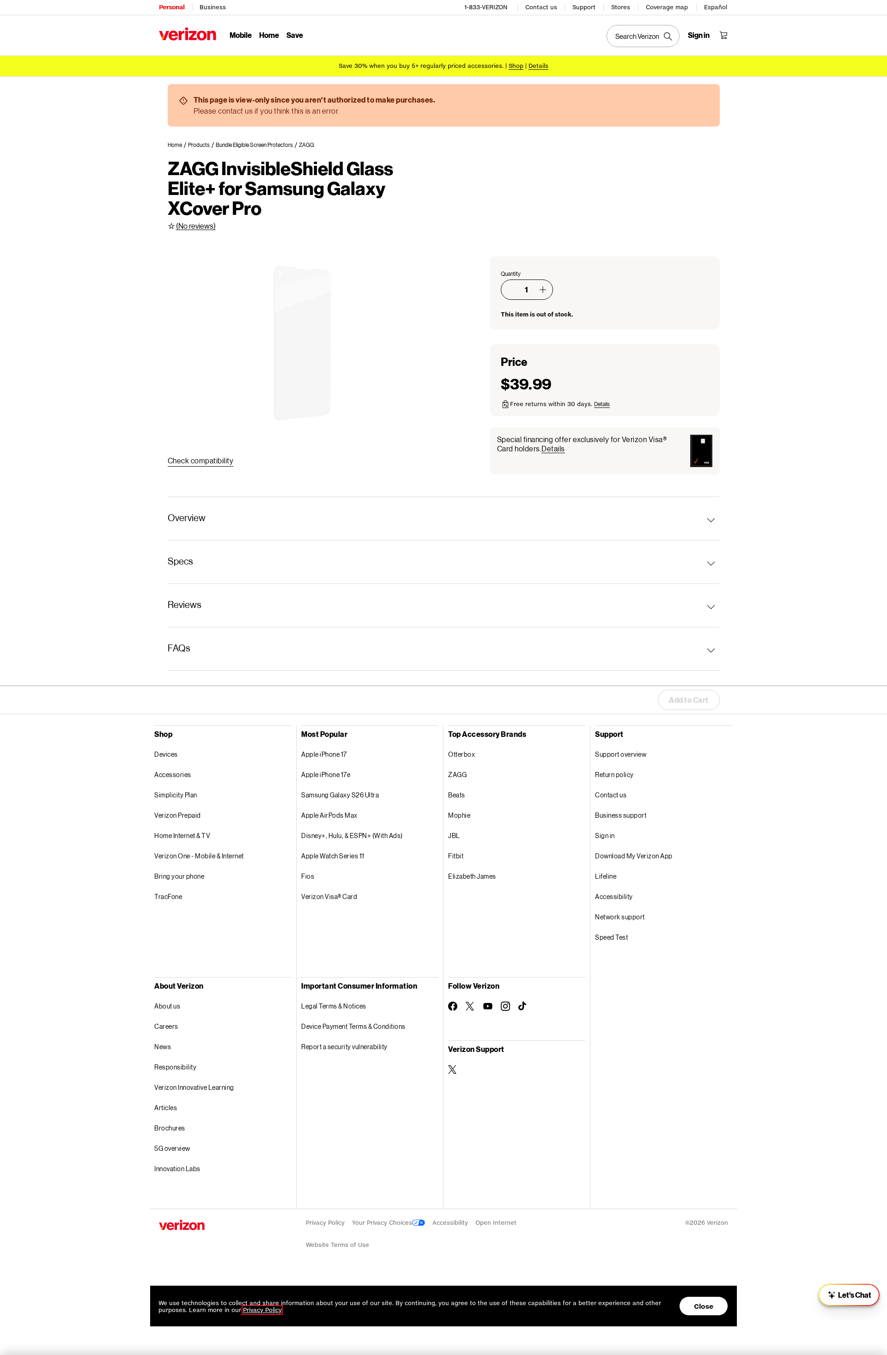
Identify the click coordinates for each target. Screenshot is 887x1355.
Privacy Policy (325, 1222)
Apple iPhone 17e (325, 774)
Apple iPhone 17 (324, 754)
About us (167, 1006)
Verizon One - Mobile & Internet (199, 856)
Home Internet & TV (182, 835)
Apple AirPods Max (329, 815)
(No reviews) (196, 225)
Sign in (605, 835)
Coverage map (667, 7)
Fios (307, 876)
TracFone (168, 896)
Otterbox (461, 754)
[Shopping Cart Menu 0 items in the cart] (723, 35)
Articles (165, 1108)
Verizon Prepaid (177, 815)
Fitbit (455, 856)
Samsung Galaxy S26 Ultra (340, 795)
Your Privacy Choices (382, 1222)
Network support (620, 917)
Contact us (541, 7)
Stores (620, 7)
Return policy (614, 774)
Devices (166, 754)
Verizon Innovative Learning (194, 1087)
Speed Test (611, 937)
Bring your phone (179, 876)
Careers (166, 1026)
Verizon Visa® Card (329, 896)
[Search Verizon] (643, 36)
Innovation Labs (177, 1169)
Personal (171, 7)
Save (294, 34)
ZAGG (457, 774)
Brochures (169, 1128)
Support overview (620, 754)
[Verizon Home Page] (187, 34)
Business (213, 7)
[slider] (849, 1295)
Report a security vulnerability (344, 1047)
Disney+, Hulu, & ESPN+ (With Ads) (352, 835)
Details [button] (538, 65)
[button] (542, 289)
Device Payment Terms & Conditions (353, 1026)
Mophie (459, 815)
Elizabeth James (472, 876)
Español (715, 7)
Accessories (172, 774)
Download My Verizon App (634, 856)
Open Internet (495, 1222)
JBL (454, 835)
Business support (620, 815)
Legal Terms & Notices (333, 1006)
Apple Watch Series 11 (333, 856)
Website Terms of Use (337, 1244)
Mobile (241, 34)
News (162, 1047)
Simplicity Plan (175, 795)
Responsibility (175, 1067)
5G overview (172, 1148)
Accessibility (614, 896)
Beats (456, 795)
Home (269, 34)
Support (583, 7)
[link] (178, 145)
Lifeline (605, 876)
